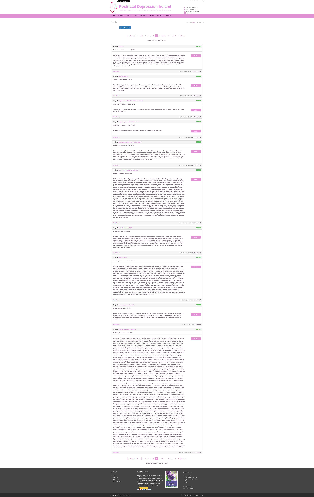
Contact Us (159, 16)
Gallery (151, 16)
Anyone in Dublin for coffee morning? (130, 101)
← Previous (132, 36)
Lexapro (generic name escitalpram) (130, 142)
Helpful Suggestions (141, 16)
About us (115, 475)
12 (168, 36)
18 (175, 36)
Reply (195, 56)
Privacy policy (116, 479)
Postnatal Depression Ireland (145, 6)
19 (178, 36)
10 (162, 36)
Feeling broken (123, 76)
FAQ (194, 0)
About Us (168, 16)
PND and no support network (128, 170)
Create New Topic (125, 28)
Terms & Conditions (117, 481)
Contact (198, 0)
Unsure (120, 46)
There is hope (122, 258)
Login (203, 0)
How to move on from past (127, 329)
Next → (183, 36)
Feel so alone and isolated (126, 305)
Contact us (115, 477)
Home (189, 0)
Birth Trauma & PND (125, 228)
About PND (120, 16)
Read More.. (116, 71)
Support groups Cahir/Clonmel (128, 122)
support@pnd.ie (190, 13)
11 (165, 36)
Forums (129, 16)
